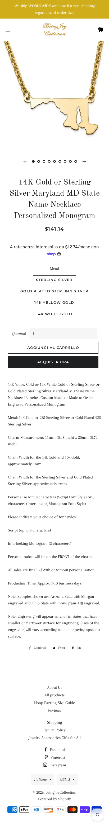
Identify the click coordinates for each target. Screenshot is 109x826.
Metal (54, 268)
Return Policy (54, 730)
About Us (54, 687)
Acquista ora (53, 362)
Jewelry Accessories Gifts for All (55, 737)
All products (54, 695)
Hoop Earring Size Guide (54, 702)
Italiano (40, 779)
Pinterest (57, 757)
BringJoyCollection (61, 792)
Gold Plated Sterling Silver (54, 291)
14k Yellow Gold (54, 302)
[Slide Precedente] (25, 161)
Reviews (54, 710)
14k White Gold (54, 314)
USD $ (65, 779)
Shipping (54, 722)
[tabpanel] (54, 94)
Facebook (57, 749)
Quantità (19, 333)
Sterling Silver (54, 280)
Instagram (57, 765)
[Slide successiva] (84, 161)
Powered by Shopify (54, 799)
